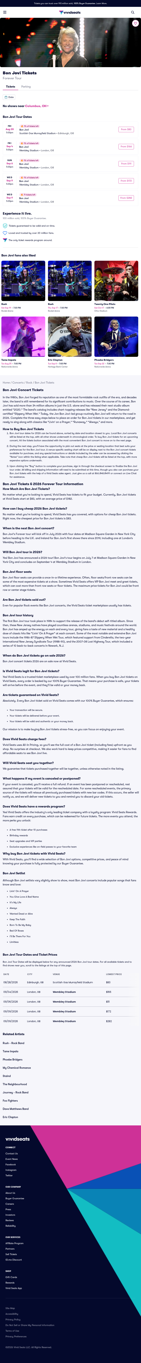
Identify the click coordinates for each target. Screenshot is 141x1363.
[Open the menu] (5, 12)
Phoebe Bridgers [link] (12, 1059)
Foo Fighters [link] (10, 1100)
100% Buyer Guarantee (84, 3)
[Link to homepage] (70, 12)
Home (6, 382)
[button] (9, 97)
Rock (29, 382)
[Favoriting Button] (135, 23)
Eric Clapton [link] (10, 1117)
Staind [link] (7, 1076)
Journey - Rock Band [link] (15, 1092)
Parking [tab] (26, 86)
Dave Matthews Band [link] (16, 1109)
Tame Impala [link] (10, 1051)
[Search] (133, 12)
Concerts (18, 382)
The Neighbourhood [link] (15, 1084)
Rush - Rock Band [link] (13, 1043)
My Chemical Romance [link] (17, 1067)
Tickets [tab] (10, 86)
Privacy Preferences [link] (16, 1336)
